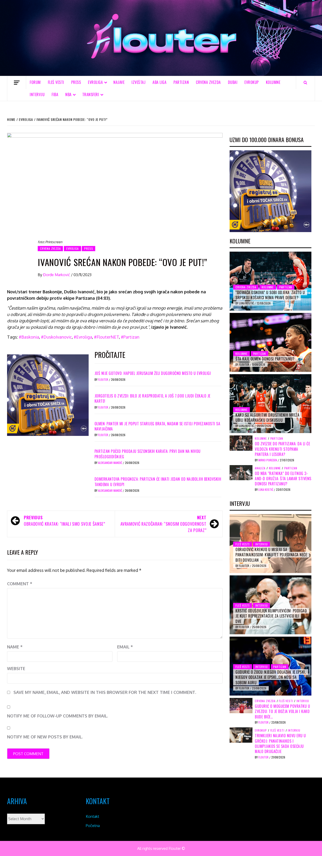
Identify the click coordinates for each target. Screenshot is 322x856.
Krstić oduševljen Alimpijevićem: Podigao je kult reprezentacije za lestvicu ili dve (271, 616)
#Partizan (130, 337)
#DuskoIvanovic (56, 337)
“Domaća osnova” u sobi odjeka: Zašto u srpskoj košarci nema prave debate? (270, 295)
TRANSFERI (90, 94)
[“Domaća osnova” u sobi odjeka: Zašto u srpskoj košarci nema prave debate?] (270, 281)
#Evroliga (83, 337)
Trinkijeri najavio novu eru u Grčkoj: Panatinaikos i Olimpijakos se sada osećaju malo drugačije (280, 743)
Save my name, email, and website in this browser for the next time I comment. (104, 692)
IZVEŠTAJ (138, 82)
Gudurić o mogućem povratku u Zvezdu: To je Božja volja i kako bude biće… (282, 711)
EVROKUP (251, 82)
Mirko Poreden (268, 460)
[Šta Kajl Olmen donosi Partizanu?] (270, 342)
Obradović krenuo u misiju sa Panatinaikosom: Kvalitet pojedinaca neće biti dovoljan (271, 555)
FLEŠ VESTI (56, 82)
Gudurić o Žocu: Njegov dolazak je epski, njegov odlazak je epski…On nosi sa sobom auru (270, 677)
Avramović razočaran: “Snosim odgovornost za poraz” (163, 523)
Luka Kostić (247, 303)
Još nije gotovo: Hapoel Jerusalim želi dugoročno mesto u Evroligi (153, 373)
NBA (68, 94)
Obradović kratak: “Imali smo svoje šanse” (64, 520)
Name (15, 646)
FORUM (35, 82)
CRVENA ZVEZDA (208, 82)
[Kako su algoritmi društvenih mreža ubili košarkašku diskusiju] (270, 403)
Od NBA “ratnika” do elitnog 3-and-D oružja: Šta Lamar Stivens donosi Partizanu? (283, 479)
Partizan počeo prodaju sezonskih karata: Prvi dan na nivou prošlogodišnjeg (148, 453)
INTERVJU (37, 94)
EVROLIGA (95, 82)
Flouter (103, 379)
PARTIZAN (181, 82)
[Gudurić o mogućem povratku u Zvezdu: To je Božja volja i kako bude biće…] (241, 705)
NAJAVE (118, 82)
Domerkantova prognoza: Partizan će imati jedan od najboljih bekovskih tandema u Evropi (158, 481)
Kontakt (92, 816)
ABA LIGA (159, 82)
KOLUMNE (273, 82)
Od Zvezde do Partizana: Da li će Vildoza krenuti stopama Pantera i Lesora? (282, 449)
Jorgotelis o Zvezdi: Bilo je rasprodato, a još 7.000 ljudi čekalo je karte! (153, 398)
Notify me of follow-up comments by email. (57, 715)
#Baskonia (29, 337)
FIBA (55, 94)
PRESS (76, 82)
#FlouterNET (106, 337)
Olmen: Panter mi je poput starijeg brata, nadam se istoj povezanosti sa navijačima (157, 426)
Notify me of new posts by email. (45, 736)
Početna (93, 825)
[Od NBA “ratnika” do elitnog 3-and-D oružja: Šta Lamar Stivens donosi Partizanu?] (241, 472)
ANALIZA (260, 468)
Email (125, 646)
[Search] (305, 82)
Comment (19, 583)
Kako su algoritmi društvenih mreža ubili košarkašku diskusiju (267, 417)
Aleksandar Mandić (110, 463)
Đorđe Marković (57, 274)
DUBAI (233, 82)
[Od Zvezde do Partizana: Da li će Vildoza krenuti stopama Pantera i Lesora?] (241, 442)
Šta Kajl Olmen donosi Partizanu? (264, 359)
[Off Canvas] (16, 82)
